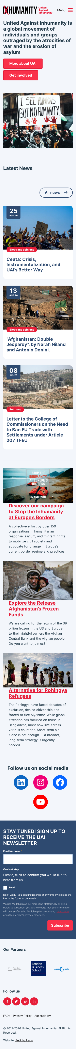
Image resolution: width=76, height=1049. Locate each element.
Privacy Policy (22, 1015)
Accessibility (42, 1015)
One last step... (12, 869)
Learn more (63, 911)
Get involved (20, 75)
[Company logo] (15, 969)
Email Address (12, 851)
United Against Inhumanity (27, 10)
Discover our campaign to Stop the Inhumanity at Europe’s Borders (36, 511)
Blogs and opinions (22, 249)
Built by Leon (24, 1040)
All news (52, 192)
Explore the (34, 609)
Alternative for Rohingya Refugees (38, 693)
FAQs (6, 1015)
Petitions (15, 409)
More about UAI (22, 63)
